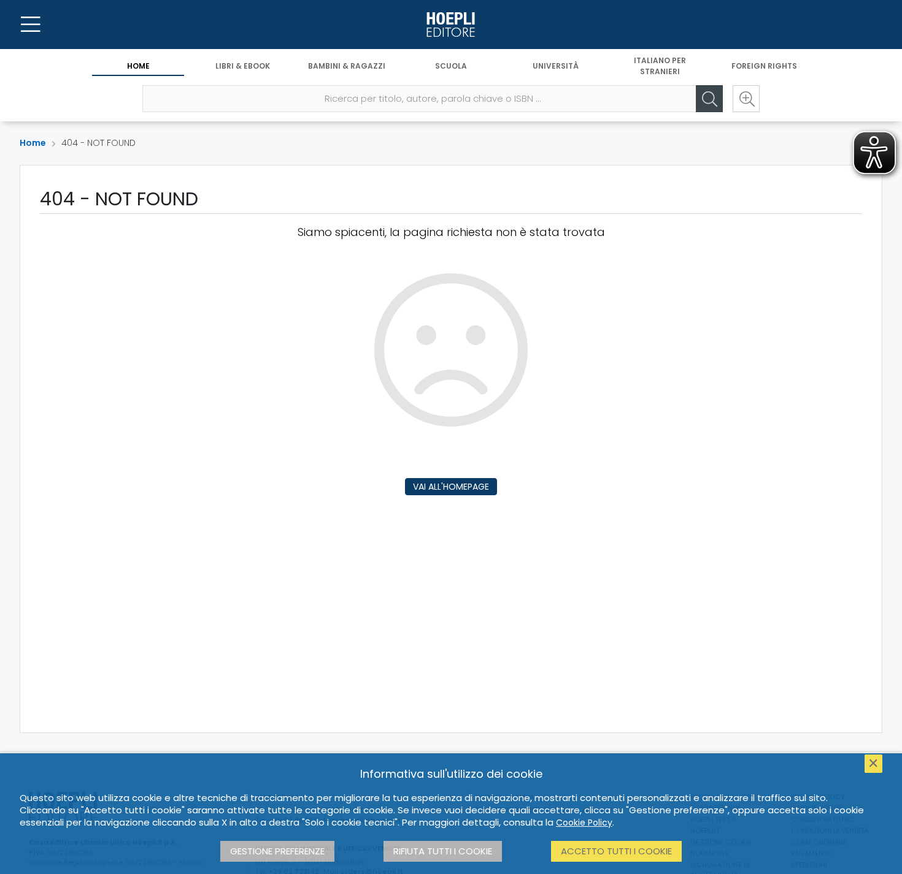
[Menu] (31, 24)
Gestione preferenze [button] (277, 851)
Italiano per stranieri (660, 66)
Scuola (451, 66)
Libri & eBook (242, 66)
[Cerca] (709, 98)
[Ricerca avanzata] (746, 98)
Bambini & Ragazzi (346, 66)
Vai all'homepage (451, 487)
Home (138, 66)
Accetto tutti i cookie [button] (616, 851)
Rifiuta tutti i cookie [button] (442, 851)
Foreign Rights (764, 66)
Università (556, 66)
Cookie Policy (584, 822)
